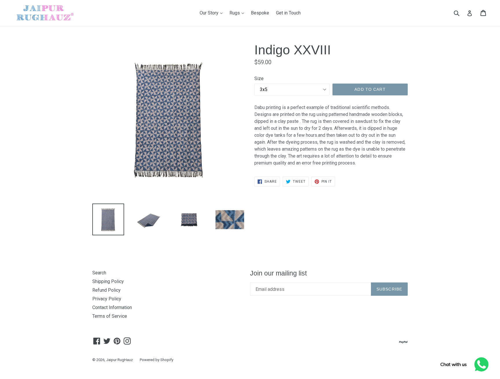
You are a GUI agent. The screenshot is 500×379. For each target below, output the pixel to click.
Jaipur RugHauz (119, 360)
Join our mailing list (278, 273)
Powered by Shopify (156, 360)
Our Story (212, 13)
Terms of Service (109, 316)
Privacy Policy (106, 299)
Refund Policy (106, 290)
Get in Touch (288, 13)
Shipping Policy (108, 281)
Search (99, 273)
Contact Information (112, 307)
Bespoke (260, 13)
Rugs (238, 13)
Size (259, 78)
